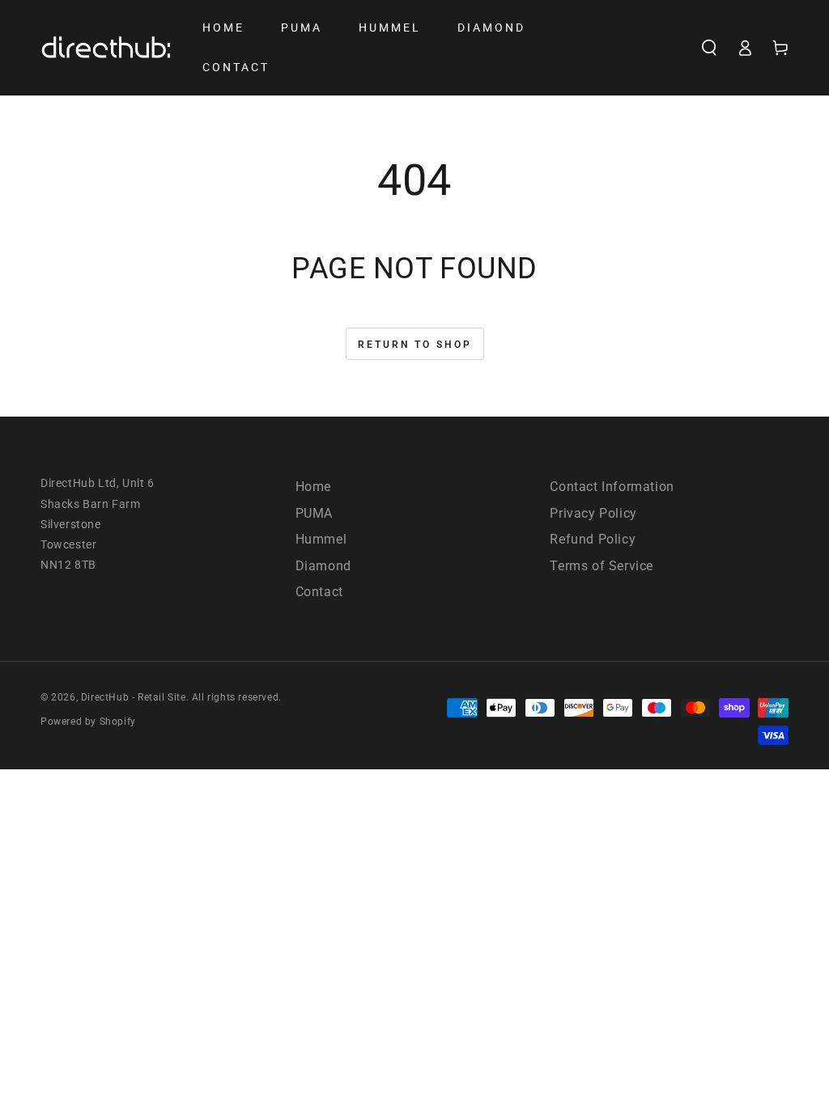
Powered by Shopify (88, 721)
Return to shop (415, 344)
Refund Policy (593, 539)
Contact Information (612, 486)
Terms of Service (601, 566)
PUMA (314, 513)
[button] (709, 48)
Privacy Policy (593, 513)
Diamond (323, 566)
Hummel (321, 539)
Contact (319, 591)
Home (313, 486)
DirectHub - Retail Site (133, 697)
